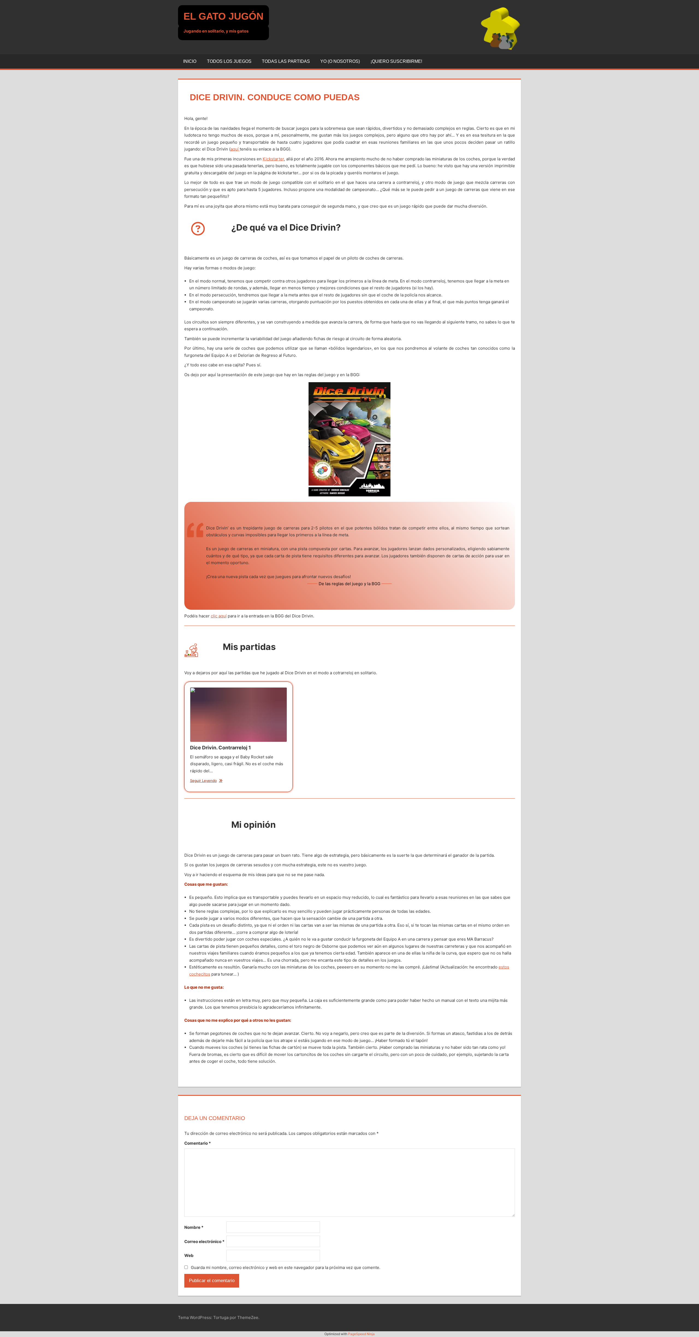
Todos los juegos (229, 61)
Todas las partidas (286, 61)
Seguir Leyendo (203, 780)
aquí (235, 149)
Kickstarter (273, 158)
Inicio (189, 61)
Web (189, 1255)
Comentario (197, 1143)
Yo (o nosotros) (340, 61)
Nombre (193, 1227)
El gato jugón (223, 16)
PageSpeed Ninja (361, 1334)
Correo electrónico (204, 1241)
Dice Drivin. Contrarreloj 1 (238, 714)
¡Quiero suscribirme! (396, 61)
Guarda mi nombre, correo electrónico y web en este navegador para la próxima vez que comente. (285, 1267)
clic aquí (219, 616)
